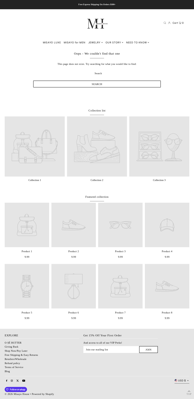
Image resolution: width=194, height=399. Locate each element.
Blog (7, 371)
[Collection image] (35, 146)
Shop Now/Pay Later (16, 350)
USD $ (182, 380)
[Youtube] (23, 381)
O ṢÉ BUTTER (13, 342)
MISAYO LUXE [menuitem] (52, 42)
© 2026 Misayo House (17, 394)
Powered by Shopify (43, 394)
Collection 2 (97, 180)
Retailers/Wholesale (16, 359)
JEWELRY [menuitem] (94, 42)
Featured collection (97, 196)
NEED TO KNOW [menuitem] (136, 42)
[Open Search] (165, 23)
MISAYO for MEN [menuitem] (74, 42)
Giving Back (11, 346)
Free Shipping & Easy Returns (21, 355)
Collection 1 (34, 180)
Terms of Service (14, 367)
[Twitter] (17, 381)
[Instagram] (12, 381)
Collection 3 (159, 180)
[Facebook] (6, 381)
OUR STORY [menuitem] (113, 42)
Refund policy (12, 363)
